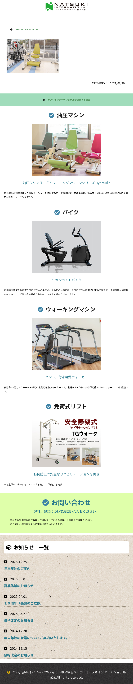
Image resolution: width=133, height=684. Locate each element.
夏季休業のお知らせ (19, 585)
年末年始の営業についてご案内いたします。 (36, 637)
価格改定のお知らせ (19, 620)
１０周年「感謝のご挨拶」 (23, 603)
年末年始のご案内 (17, 568)
